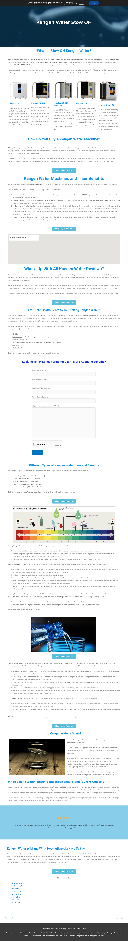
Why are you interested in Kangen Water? (45, 406)
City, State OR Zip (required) (41, 388)
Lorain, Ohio (15, 889)
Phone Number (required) (40, 397)
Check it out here (100, 854)
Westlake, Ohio (16, 894)
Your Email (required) (39, 379)
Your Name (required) (39, 370)
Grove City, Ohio (17, 891)
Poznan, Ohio (16, 903)
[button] (64, 170)
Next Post (120, 918)
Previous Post (9, 918)
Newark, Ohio (16, 897)
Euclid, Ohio (15, 900)
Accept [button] (94, 3)
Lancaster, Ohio (17, 883)
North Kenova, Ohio (18, 886)
